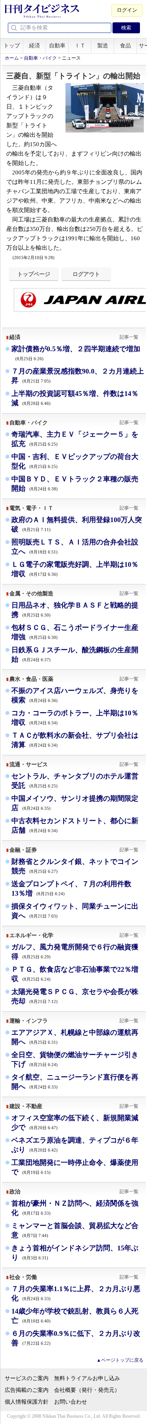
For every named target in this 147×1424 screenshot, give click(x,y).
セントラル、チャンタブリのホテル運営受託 (74, 780)
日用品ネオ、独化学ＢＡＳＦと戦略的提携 (74, 610)
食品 (125, 46)
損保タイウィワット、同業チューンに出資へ (74, 911)
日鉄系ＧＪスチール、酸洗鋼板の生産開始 (74, 654)
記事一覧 (129, 337)
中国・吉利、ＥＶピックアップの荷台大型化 (74, 461)
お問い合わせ (70, 1402)
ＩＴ (79, 46)
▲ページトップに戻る (119, 1360)
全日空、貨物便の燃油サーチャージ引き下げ (74, 1059)
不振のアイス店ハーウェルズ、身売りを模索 (74, 695)
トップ (12, 46)
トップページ (33, 274)
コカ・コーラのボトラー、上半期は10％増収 (74, 717)
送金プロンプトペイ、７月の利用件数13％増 (71, 888)
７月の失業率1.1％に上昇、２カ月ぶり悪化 (75, 1293)
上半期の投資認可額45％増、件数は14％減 (74, 398)
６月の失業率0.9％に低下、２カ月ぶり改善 (75, 1338)
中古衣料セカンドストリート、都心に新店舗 (74, 825)
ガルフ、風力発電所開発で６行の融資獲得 (74, 951)
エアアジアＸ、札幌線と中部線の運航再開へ (74, 1037)
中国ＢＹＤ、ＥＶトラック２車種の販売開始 (74, 483)
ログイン (127, 10)
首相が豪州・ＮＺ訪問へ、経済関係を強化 (74, 1208)
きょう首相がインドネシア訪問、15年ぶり (74, 1252)
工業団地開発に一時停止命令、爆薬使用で (74, 1167)
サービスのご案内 (27, 1378)
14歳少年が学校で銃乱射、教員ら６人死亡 (74, 1315)
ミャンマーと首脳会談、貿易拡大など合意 (74, 1230)
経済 (34, 46)
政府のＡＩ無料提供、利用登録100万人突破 (76, 524)
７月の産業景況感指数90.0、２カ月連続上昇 (77, 376)
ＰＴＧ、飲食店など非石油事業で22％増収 (74, 974)
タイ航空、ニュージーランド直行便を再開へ (74, 1081)
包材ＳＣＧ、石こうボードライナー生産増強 (74, 632)
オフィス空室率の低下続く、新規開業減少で (74, 1122)
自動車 (57, 46)
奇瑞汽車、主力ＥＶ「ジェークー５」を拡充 (74, 439)
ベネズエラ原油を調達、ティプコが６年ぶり (74, 1145)
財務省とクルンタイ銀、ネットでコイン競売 (74, 866)
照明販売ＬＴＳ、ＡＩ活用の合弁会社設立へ (74, 546)
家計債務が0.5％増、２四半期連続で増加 (75, 353)
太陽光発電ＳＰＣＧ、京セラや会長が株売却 (74, 996)
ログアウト (86, 274)
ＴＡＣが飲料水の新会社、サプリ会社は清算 (74, 740)
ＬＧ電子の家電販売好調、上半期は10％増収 (74, 569)
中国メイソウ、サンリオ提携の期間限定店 (74, 803)
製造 (102, 46)
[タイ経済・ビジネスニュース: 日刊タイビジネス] (42, 16)
